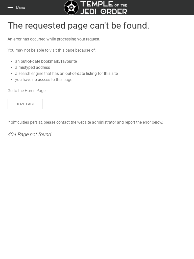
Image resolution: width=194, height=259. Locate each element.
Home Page (25, 104)
